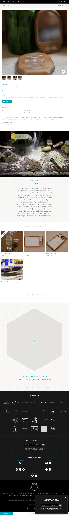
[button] (62, 5)
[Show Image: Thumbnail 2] (4, 78)
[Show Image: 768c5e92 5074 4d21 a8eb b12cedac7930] (15, 78)
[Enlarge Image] (64, 72)
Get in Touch (6, 101)
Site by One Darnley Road (34, 509)
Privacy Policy (31, 449)
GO (43, 444)
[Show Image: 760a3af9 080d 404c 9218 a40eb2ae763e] (20, 78)
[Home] (10, 1)
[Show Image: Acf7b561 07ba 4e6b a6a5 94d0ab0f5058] (9, 78)
